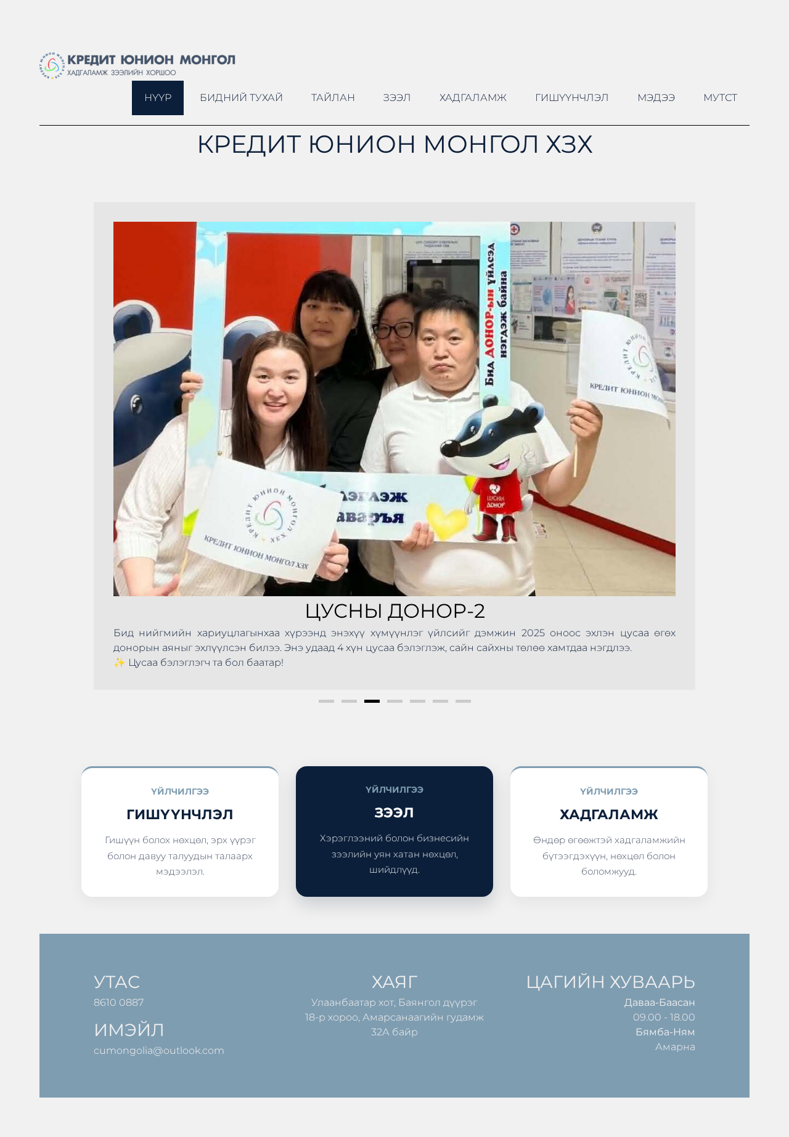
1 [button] (326, 701)
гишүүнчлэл (572, 97)
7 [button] (463, 701)
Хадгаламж (473, 97)
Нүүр (157, 97)
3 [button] (372, 701)
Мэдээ (656, 97)
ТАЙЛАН (333, 97)
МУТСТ (720, 97)
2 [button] (349, 701)
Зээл (397, 97)
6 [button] (440, 701)
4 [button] (395, 701)
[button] (116, 446)
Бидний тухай (241, 97)
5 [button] (417, 701)
